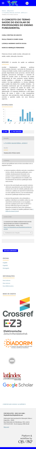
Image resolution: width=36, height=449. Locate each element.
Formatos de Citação (12, 233)
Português (6, 268)
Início (4, 11)
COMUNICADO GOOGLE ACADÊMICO (14, 404)
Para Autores (6, 283)
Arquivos (10, 11)
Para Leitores (6, 280)
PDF (5, 131)
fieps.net (6, 427)
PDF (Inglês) (16, 131)
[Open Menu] (3, 3)
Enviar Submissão (10, 250)
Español (5, 265)
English (5, 263)
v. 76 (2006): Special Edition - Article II (14, 12)
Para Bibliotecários (8, 286)
